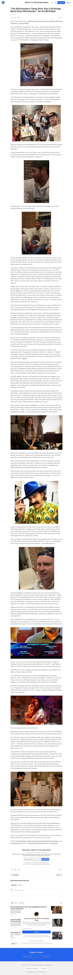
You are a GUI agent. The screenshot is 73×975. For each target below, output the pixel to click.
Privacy (37, 965)
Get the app (43, 968)
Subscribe (61, 2)
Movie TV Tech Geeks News (37, 843)
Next (58, 875)
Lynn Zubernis (53, 843)
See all (13, 943)
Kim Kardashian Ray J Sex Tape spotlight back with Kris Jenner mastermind (29, 908)
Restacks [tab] (20, 885)
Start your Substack (33, 968)
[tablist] (17, 885)
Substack (29, 972)
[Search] (52, 2)
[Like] (12, 17)
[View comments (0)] (15, 17)
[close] (50, 912)
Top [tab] (12, 903)
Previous (16, 875)
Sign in (68, 2)
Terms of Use (43, 935)
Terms (41, 965)
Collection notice (48, 965)
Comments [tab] (13, 885)
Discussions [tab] (21, 903)
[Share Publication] (55, 2)
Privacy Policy (47, 936)
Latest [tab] (15, 903)
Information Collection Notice (36, 936)
